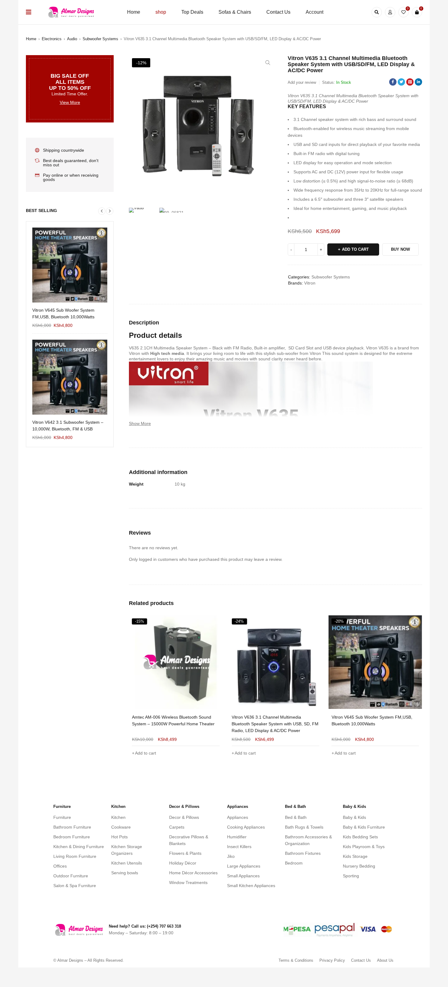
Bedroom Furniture (71, 836)
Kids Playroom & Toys (364, 846)
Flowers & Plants (185, 853)
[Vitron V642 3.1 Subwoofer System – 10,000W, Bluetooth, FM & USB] (69, 377)
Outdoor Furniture (70, 875)
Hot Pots (119, 836)
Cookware (121, 827)
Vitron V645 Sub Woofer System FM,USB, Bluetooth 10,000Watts (63, 313)
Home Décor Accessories (193, 872)
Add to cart (355, 249)
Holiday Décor (182, 863)
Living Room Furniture (74, 856)
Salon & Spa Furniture (74, 885)
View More (70, 102)
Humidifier (237, 836)
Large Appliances (243, 866)
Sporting (351, 875)
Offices (60, 866)
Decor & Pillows (184, 817)
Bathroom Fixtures (303, 853)
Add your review (302, 82)
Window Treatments (188, 882)
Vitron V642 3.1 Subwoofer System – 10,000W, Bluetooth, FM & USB (67, 425)
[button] (267, 62)
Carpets (176, 827)
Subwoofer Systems (100, 39)
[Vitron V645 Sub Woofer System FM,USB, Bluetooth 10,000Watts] (69, 265)
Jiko (231, 856)
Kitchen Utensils (126, 863)
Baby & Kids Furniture (364, 827)
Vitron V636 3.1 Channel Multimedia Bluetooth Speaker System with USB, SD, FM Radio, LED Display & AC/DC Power (175, 724)
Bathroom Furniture (72, 827)
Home (31, 39)
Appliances (237, 817)
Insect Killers (239, 846)
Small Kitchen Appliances (251, 885)
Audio (72, 39)
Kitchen (118, 817)
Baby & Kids (354, 817)
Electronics (52, 39)
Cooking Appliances (246, 827)
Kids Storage (355, 856)
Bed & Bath (296, 817)
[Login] (390, 12)
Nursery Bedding (359, 866)
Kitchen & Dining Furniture (78, 846)
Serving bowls (124, 872)
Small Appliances (243, 875)
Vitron (309, 283)
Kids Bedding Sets (360, 836)
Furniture (62, 817)
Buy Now (400, 249)
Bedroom (294, 863)
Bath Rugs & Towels (304, 827)
